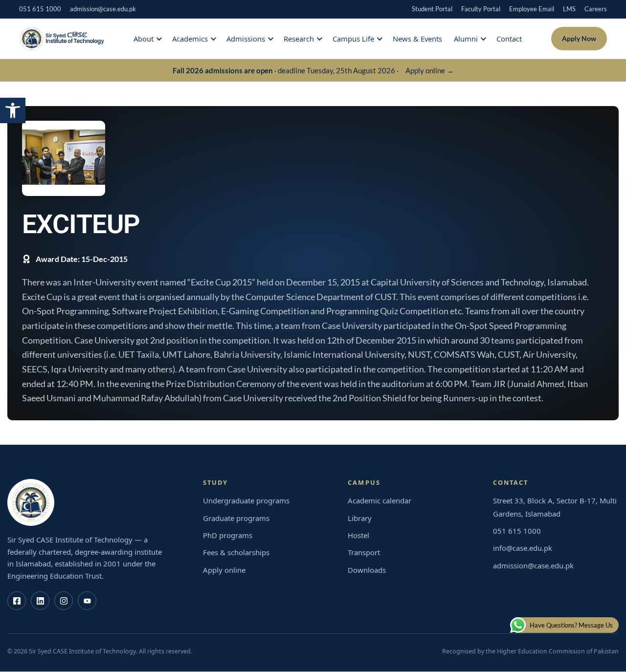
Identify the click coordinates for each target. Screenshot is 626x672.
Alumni (466, 38)
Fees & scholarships (236, 552)
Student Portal (432, 9)
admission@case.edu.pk (103, 9)
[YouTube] (87, 600)
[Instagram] (63, 600)
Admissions (245, 38)
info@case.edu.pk (522, 548)
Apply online (224, 570)
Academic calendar (379, 500)
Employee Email (531, 9)
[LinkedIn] (40, 600)
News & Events (417, 38)
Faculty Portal (480, 9)
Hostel (358, 535)
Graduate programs (236, 518)
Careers (595, 9)
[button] (12, 110)
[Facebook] (16, 600)
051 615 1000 (40, 9)
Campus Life (353, 38)
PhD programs (227, 535)
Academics (190, 38)
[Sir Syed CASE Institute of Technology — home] (61, 38)
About (144, 38)
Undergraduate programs (246, 500)
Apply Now (579, 38)
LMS (569, 9)
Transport (364, 552)
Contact (509, 38)
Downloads (367, 570)
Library (360, 518)
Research (299, 38)
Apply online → (429, 70)
